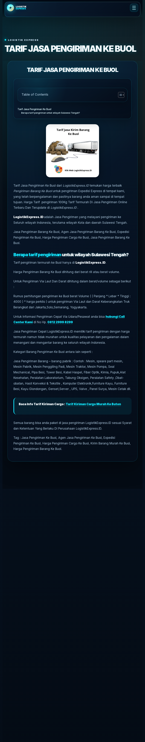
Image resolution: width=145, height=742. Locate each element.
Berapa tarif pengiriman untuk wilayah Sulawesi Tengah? (50, 113)
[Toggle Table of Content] (119, 95)
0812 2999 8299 (60, 322)
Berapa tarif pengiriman (37, 254)
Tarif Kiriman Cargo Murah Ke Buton (93, 404)
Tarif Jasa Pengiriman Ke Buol (34, 109)
